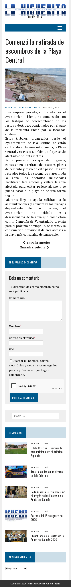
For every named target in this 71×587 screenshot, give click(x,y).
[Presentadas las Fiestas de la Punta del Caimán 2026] (16, 540)
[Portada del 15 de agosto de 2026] (16, 519)
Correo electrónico (21, 338)
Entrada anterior (38, 243)
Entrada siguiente (32, 247)
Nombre (14, 326)
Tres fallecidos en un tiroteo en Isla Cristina (47, 474)
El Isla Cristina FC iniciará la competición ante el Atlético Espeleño (46, 452)
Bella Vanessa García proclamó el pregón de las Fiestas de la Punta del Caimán (48, 496)
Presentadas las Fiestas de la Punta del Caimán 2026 (47, 538)
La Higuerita (32, 107)
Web (12, 349)
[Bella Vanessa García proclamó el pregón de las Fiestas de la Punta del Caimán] (16, 496)
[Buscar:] (35, 416)
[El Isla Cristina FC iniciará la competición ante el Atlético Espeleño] (16, 452)
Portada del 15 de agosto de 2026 (46, 518)
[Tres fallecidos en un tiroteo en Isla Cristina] (16, 475)
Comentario (17, 298)
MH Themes (55, 583)
